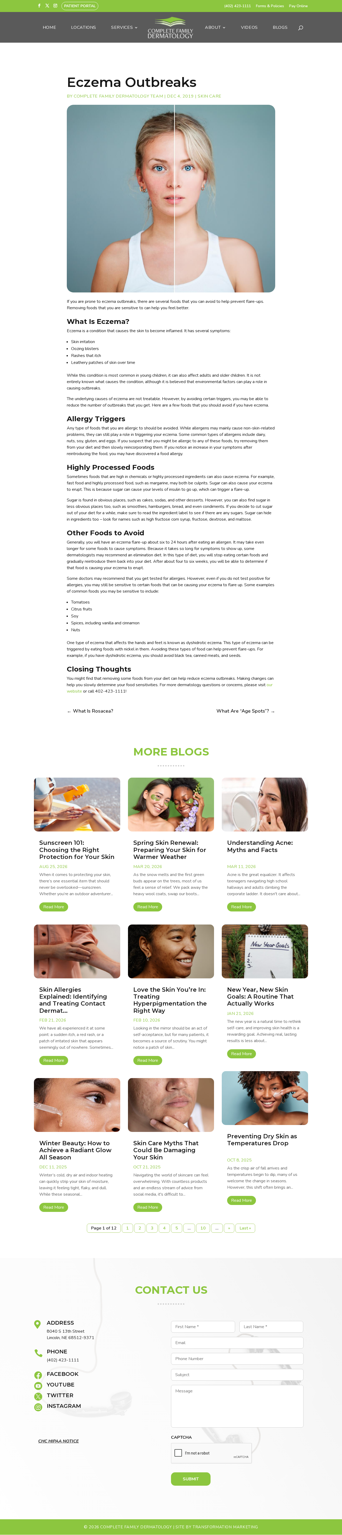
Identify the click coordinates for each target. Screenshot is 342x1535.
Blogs (280, 28)
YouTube (61, 1384)
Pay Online (298, 6)
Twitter (60, 1395)
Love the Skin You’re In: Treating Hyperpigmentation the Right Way (170, 1000)
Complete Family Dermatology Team (118, 96)
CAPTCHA (181, 1437)
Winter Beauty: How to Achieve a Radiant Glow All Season (75, 1150)
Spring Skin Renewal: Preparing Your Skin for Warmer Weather (169, 850)
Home (49, 28)
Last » (245, 1228)
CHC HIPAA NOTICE (58, 1441)
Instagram (64, 1406)
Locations (83, 28)
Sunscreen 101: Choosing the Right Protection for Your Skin (76, 850)
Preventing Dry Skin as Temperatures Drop (262, 1140)
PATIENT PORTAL (80, 6)
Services (122, 28)
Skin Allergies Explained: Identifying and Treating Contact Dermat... (73, 1000)
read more (53, 907)
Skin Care (209, 96)
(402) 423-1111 (237, 6)
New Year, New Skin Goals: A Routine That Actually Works (260, 996)
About (213, 28)
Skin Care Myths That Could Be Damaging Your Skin (166, 1150)
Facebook (63, 1374)
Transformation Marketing (225, 1527)
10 (203, 1228)
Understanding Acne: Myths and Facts (260, 846)
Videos (249, 28)
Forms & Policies (270, 6)
